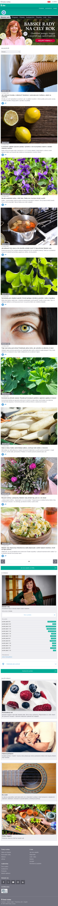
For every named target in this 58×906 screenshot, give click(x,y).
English (25, 902)
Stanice (3, 857)
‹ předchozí (3, 561)
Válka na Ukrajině (6, 852)
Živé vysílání (4, 866)
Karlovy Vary (52, 631)
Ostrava (53, 638)
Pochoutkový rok (7, 712)
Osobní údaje (10, 902)
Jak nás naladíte (34, 852)
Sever (54, 645)
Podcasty (4, 871)
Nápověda (32, 854)
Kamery (55, 8)
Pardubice (53, 640)
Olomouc (53, 636)
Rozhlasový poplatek (35, 863)
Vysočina (53, 648)
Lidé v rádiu (33, 857)
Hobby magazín (7, 836)
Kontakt (32, 861)
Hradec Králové (51, 628)
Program (41, 8)
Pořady (22, 17)
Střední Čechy (52, 621)
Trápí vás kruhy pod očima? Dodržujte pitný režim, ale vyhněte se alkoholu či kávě (28, 348)
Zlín (54, 650)
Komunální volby (6, 854)
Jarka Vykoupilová (7, 657)
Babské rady (6, 606)
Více (50, 17)
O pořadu (4, 573)
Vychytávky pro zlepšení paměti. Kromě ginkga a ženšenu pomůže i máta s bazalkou (28, 298)
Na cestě (5, 795)
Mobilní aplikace (5, 873)
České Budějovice (51, 626)
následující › (55, 561)
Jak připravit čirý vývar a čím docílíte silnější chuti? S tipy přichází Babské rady (27, 248)
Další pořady (6, 678)
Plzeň (54, 643)
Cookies (3, 902)
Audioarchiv (48, 8)
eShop (3, 859)
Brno (54, 624)
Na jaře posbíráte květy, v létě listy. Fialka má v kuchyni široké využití (23, 198)
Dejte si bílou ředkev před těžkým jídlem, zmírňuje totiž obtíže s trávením (25, 448)
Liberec (54, 633)
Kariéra (32, 859)
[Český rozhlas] (5, 2)
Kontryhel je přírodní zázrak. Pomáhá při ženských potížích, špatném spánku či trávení (29, 398)
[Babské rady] (29, 32)
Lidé (44, 17)
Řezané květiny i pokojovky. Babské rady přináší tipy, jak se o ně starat (24, 498)
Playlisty (39, 17)
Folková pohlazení (7, 753)
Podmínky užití (18, 902)
